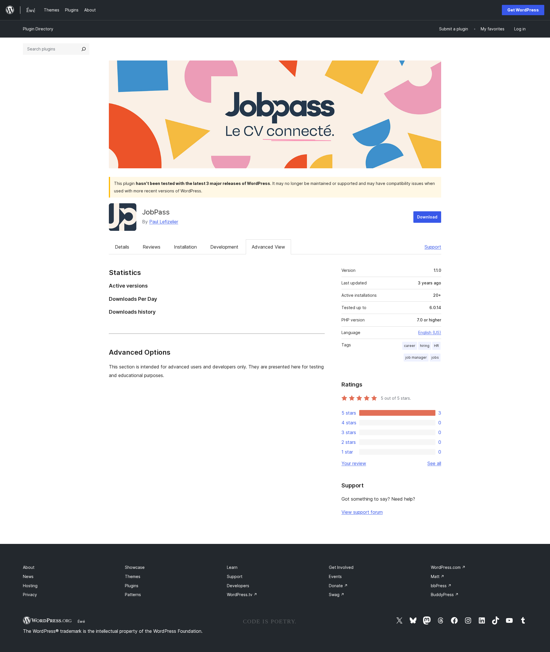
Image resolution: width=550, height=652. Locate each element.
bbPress (441, 585)
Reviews (151, 247)
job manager (416, 357)
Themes (132, 576)
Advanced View (268, 247)
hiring (424, 345)
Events (335, 576)
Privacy (30, 594)
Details (122, 247)
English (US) (429, 332)
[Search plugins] (83, 49)
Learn (232, 567)
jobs (435, 357)
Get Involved (341, 567)
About (28, 567)
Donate (338, 585)
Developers (238, 585)
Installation (185, 247)
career (409, 345)
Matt (437, 576)
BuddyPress (445, 594)
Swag (336, 594)
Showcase (135, 567)
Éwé (81, 621)
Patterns (133, 594)
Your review (353, 463)
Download (427, 216)
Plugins (131, 585)
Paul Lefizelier (163, 222)
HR (436, 345)
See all (434, 463)
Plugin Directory (38, 28)
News (28, 576)
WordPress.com (448, 567)
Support (433, 247)
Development (224, 247)
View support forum (362, 512)
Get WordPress (523, 9)
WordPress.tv (242, 594)
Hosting (30, 585)
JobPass (156, 212)
